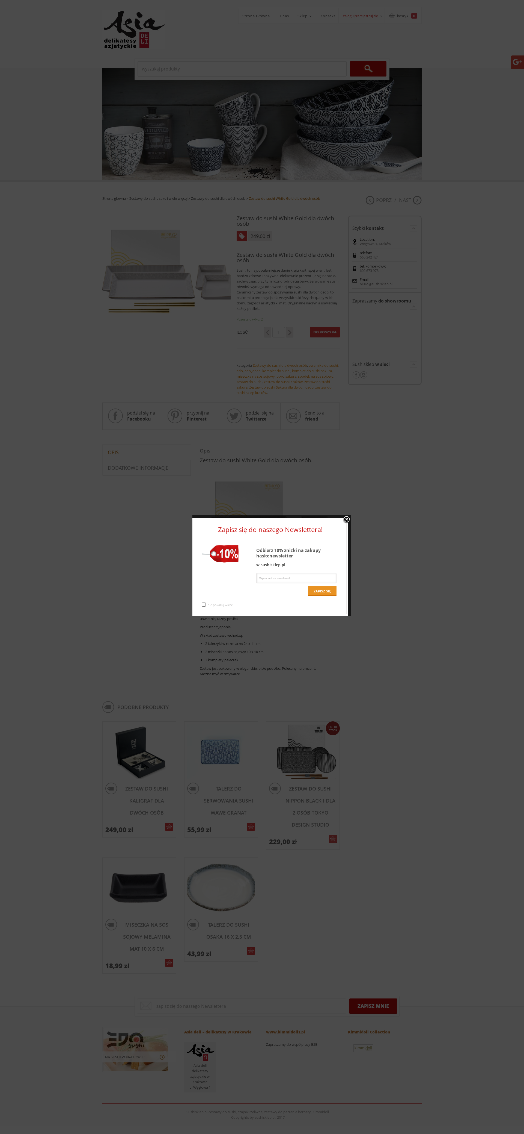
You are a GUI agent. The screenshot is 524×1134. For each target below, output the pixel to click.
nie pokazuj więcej (221, 605)
